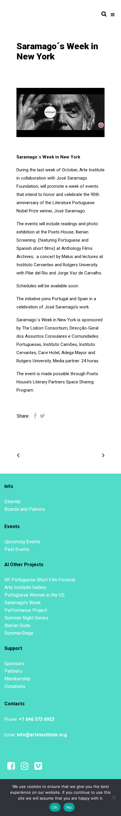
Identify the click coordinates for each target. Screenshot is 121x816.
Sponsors (14, 663)
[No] (114, 797)
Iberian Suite (17, 625)
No (69, 807)
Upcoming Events (22, 541)
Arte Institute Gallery (25, 587)
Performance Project (25, 610)
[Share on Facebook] (35, 415)
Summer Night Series (26, 618)
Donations (14, 686)
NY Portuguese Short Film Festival (39, 580)
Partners (13, 671)
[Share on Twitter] (42, 415)
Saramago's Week (22, 602)
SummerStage (18, 633)
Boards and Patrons (24, 509)
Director (12, 501)
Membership (17, 679)
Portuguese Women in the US (34, 595)
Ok (55, 807)
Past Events (16, 549)
